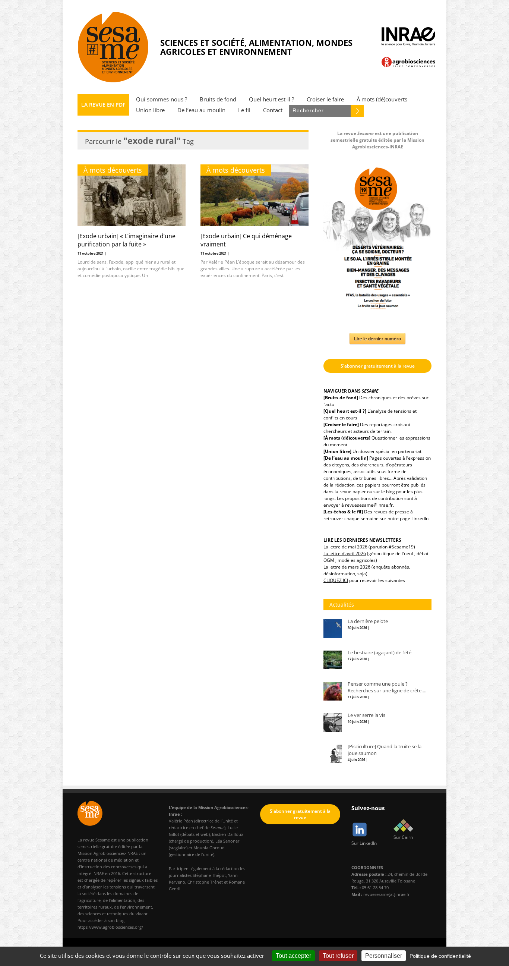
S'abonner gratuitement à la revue (378, 366)
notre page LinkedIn (408, 518)
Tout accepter (293, 956)
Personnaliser (383, 956)
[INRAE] (408, 36)
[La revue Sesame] (113, 47)
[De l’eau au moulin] (345, 458)
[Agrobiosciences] (408, 62)
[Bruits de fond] (340, 397)
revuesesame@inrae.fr (369, 505)
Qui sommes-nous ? (161, 99)
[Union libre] (337, 451)
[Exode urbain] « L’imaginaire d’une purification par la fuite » (127, 240)
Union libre (150, 110)
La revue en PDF (103, 104)
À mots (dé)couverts (382, 99)
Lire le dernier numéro (377, 338)
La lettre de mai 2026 (345, 547)
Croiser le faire (325, 99)
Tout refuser (338, 956)
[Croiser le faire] (341, 424)
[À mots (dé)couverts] (346, 438)
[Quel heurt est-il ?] (344, 411)
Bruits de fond (218, 99)
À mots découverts (112, 170)
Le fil (244, 110)
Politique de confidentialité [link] (440, 956)
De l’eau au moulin (201, 110)
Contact (272, 110)
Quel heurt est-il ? (271, 99)
